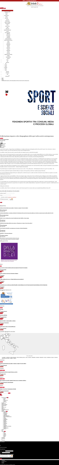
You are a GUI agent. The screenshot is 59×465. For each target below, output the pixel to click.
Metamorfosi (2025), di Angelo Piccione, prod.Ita (8, 372)
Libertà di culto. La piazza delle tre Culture (8, 320)
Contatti (3, 462)
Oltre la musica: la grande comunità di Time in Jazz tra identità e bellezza (13, 380)
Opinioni (1, 307)
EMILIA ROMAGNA (8, 38)
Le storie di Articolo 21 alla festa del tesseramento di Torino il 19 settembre (13, 267)
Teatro (3, 387)
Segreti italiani (7, 23)
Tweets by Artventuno (3, 447)
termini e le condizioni (12, 197)
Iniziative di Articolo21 (5, 409)
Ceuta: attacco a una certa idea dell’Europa (7, 326)
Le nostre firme (4, 461)
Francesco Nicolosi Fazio (5, 322)
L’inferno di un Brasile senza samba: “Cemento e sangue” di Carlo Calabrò (14, 207)
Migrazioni (7, 28)
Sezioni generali (7, 11)
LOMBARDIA (8, 44)
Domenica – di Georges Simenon (6, 233)
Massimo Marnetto (4, 311)
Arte (5, 63)
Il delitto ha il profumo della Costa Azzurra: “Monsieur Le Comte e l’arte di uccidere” (16, 223)
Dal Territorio (7, 32)
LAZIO (8, 41)
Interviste (7, 71)
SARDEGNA (8, 50)
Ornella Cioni (3, 220)
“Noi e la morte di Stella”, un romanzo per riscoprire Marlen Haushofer (13, 228)
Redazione (2, 275)
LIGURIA (8, 42)
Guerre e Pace (7, 26)
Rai (7, 61)
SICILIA (8, 51)
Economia (6, 18)
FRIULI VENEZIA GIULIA (8, 40)
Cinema (6, 64)
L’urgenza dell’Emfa (3, 315)
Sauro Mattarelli (3, 328)
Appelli (7, 31)
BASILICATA (5, 413)
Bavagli (7, 19)
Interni (4, 398)
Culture (6, 16)
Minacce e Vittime (7, 22)
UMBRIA (8, 55)
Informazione (6, 15)
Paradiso (1, 309)
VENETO (8, 58)
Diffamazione (4, 403)
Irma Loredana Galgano (5, 139)
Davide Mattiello (3, 269)
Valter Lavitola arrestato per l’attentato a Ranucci (9, 273)
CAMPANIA (8, 37)
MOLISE (8, 46)
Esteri (6, 14)
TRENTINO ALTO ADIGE (8, 54)
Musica (6, 68)
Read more (1, 276)
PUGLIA (8, 49)
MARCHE (8, 45)
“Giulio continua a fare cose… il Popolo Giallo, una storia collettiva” (12, 279)
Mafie (7, 24)
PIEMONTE (41, 357)
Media (7, 59)
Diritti (7, 27)
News (1, 266)
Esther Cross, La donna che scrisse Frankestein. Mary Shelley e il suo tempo (14, 218)
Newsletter (7, 72)
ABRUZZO (8, 33)
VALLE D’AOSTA (5, 427)
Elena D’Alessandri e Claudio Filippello (7, 382)
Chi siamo (3, 460)
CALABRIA (8, 36)
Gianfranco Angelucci (4, 235)
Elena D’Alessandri (4, 210)
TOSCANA (8, 53)
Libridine (5, 67)
